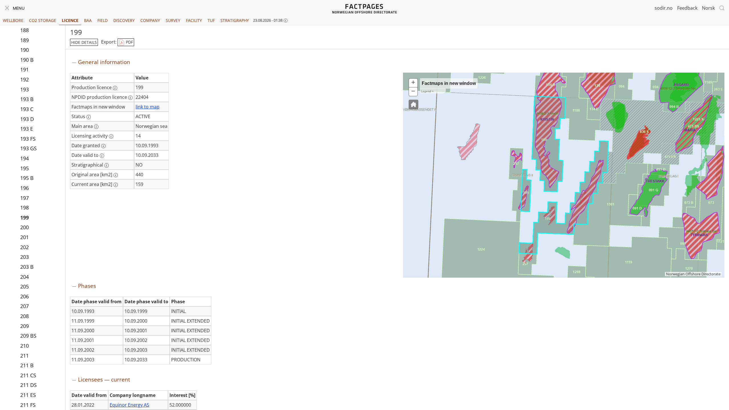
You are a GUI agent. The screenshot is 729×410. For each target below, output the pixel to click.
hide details (84, 42)
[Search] (722, 8)
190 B (27, 59)
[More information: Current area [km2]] (115, 185)
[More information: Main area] (96, 126)
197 (24, 197)
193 (24, 89)
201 (24, 237)
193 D (27, 119)
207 (24, 306)
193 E (26, 128)
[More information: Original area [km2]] (115, 175)
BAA (88, 20)
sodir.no (664, 8)
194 (24, 158)
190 (24, 49)
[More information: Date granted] (103, 146)
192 (24, 79)
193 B (27, 99)
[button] (413, 104)
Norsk (708, 8)
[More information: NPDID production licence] (130, 97)
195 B (27, 178)
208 (24, 316)
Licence (70, 20)
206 (24, 296)
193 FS (28, 138)
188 (24, 30)
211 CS (28, 375)
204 (24, 276)
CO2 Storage (42, 20)
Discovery (124, 20)
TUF (211, 20)
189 (24, 40)
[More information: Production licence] (115, 88)
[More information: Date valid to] (102, 155)
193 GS (28, 148)
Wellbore (13, 20)
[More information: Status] (88, 117)
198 (24, 207)
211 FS (28, 404)
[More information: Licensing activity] (111, 136)
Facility (194, 20)
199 (24, 217)
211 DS (28, 385)
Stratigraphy (234, 20)
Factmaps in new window (449, 83)
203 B (27, 266)
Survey (173, 20)
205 (24, 286)
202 (24, 247)
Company (150, 20)
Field (102, 20)
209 (24, 326)
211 (24, 355)
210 (24, 345)
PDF (129, 42)
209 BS (28, 335)
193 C (26, 109)
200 (24, 227)
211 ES (28, 394)
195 (24, 168)
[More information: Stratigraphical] (106, 165)
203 (24, 256)
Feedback (687, 8)
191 (24, 69)
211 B (27, 365)
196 (24, 187)
